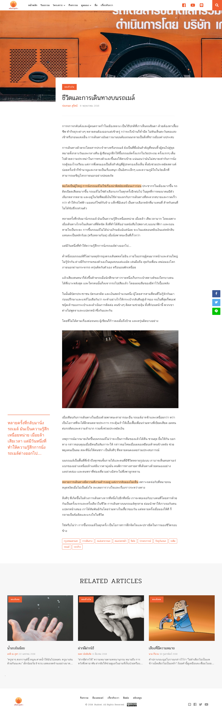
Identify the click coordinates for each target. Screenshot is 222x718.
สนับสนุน (137, 698)
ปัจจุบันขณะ (160, 541)
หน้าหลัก (32, 5)
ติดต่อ (126, 698)
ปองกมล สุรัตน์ (70, 106)
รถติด (172, 541)
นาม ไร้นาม (154, 654)
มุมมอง (85, 5)
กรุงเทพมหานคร (71, 541)
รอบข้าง (77, 547)
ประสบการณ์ (145, 541)
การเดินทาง (87, 541)
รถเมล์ (66, 547)
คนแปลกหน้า (120, 541)
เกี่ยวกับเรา (107, 5)
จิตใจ (133, 541)
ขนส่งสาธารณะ (103, 541)
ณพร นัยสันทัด (84, 654)
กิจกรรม (73, 5)
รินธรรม (45, 5)
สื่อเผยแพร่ (98, 698)
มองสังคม (15, 599)
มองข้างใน (69, 86)
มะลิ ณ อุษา (12, 654)
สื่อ (96, 5)
